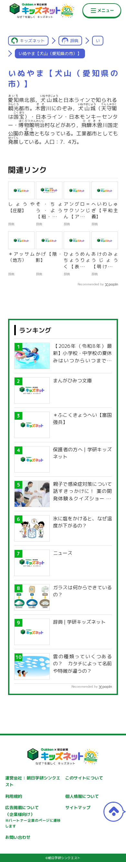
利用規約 (13, 796)
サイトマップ (77, 807)
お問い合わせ (17, 837)
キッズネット (32, 41)
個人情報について (82, 796)
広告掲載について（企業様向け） (33, 816)
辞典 (74, 41)
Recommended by (91, 284)
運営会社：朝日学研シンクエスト (33, 781)
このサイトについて (84, 778)
